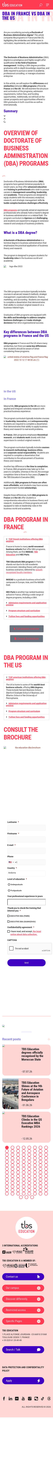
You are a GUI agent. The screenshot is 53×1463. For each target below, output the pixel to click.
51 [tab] (18, 1169)
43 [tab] (18, 1165)
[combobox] (11, 862)
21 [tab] (29, 1154)
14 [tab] (35, 1151)
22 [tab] (35, 1154)
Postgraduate (16, 891)
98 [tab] (12, 1190)
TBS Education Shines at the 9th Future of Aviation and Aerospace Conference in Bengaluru (32, 1091)
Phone (10, 856)
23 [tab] (40, 1154)
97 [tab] (7, 1190)
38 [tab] (35, 1162)
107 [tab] (18, 1193)
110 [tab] (35, 1193)
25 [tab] (7, 1158)
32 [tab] (46, 1158)
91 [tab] (18, 1186)
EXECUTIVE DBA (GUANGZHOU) (23, 922)
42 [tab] (12, 1165)
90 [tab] (12, 1186)
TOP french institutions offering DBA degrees (24, 540)
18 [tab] (12, 1154)
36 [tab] (23, 1162)
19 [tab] (18, 1154)
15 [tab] (40, 1151)
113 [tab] (21, 1197)
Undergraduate (17, 885)
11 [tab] (18, 1151)
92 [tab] (23, 1186)
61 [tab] (29, 1172)
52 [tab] (23, 1169)
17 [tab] (7, 1154)
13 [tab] (29, 1151)
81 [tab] (7, 1183)
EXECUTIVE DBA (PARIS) (20, 916)
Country (12, 868)
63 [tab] (40, 1172)
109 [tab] (29, 1193)
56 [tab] (46, 1169)
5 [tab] (29, 1147)
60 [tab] (23, 1172)
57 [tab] (7, 1172)
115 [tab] (32, 1197)
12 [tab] (23, 1151)
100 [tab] (23, 1190)
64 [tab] (46, 1172)
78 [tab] (35, 1179)
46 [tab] (35, 1165)
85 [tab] (29, 1183)
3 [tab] (18, 1147)
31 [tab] (40, 1158)
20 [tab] (23, 1154)
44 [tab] (23, 1165)
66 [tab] (12, 1176)
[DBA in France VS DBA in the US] (12, 4)
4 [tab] (23, 1147)
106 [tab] (12, 1193)
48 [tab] (46, 1165)
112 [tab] (46, 1193)
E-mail (11, 845)
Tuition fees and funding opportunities (27, 616)
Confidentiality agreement (20, 927)
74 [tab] (12, 1179)
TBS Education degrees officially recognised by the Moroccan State (32, 1054)
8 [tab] (46, 1147)
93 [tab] (29, 1186)
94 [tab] (35, 1186)
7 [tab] (40, 1147)
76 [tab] (23, 1179)
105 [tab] (7, 1193)
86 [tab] (35, 1183)
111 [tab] (40, 1193)
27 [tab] (18, 1158)
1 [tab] (7, 1147)
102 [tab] (35, 1190)
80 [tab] (46, 1179)
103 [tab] (40, 1190)
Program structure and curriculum (24, 610)
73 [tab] (7, 1179)
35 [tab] (18, 1162)
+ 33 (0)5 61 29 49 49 (12, 1340)
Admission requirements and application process (26, 604)
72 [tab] (46, 1176)
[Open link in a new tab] (6, 1252)
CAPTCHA (12, 940)
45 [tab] (29, 1165)
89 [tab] (7, 1186)
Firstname (13, 833)
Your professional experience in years (25, 896)
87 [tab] (40, 1183)
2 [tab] (12, 1147)
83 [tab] (18, 1183)
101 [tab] (29, 1190)
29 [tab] (29, 1158)
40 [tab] (46, 1162)
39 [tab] (40, 1162)
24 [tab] (46, 1154)
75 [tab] (18, 1179)
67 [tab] (18, 1176)
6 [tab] (35, 1147)
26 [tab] (12, 1158)
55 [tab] (40, 1169)
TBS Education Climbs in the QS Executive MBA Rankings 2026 (31, 1121)
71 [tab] (40, 1176)
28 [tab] (23, 1158)
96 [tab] (46, 1186)
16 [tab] (46, 1151)
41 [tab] (7, 1165)
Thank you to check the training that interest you (24, 909)
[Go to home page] (26, 1228)
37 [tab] (29, 1162)
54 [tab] (35, 1169)
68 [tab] (23, 1176)
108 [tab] (23, 1193)
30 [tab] (35, 1158)
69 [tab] (29, 1176)
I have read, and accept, (25, 933)
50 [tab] (12, 1169)
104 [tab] (46, 1190)
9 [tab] (7, 1151)
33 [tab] (7, 1162)
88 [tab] (46, 1183)
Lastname (13, 822)
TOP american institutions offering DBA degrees (25, 678)
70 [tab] (35, 1176)
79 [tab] (40, 1179)
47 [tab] (40, 1165)
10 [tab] (12, 1151)
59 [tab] (18, 1172)
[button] (26, 116)
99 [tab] (18, 1190)
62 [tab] (35, 1172)
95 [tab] (40, 1186)
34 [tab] (12, 1162)
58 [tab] (12, 1172)
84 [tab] (23, 1183)
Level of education (17, 879)
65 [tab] (7, 1176)
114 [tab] (26, 1197)
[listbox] (26, 873)
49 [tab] (7, 1169)
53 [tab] (29, 1169)
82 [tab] (12, 1183)
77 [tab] (29, 1179)
